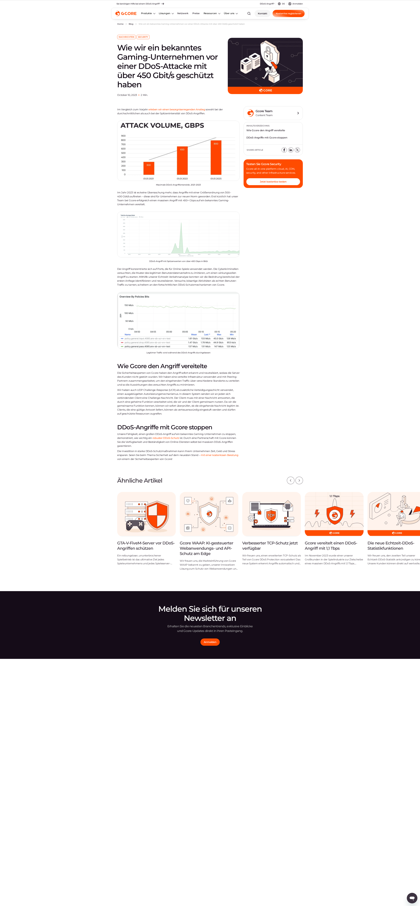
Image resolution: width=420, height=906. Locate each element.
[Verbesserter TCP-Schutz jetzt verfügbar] (271, 531)
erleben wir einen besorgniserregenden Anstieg (176, 109)
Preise (196, 13)
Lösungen (164, 13)
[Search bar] (249, 13)
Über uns (229, 13)
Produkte (146, 13)
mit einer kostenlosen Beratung (219, 455)
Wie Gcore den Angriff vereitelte (265, 130)
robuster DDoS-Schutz (166, 438)
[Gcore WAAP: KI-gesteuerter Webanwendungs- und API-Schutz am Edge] (209, 533)
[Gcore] (125, 13)
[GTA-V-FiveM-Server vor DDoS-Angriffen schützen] (146, 531)
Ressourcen (210, 13)
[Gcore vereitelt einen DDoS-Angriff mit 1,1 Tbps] (334, 531)
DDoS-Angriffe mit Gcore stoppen (266, 137)
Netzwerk (182, 13)
